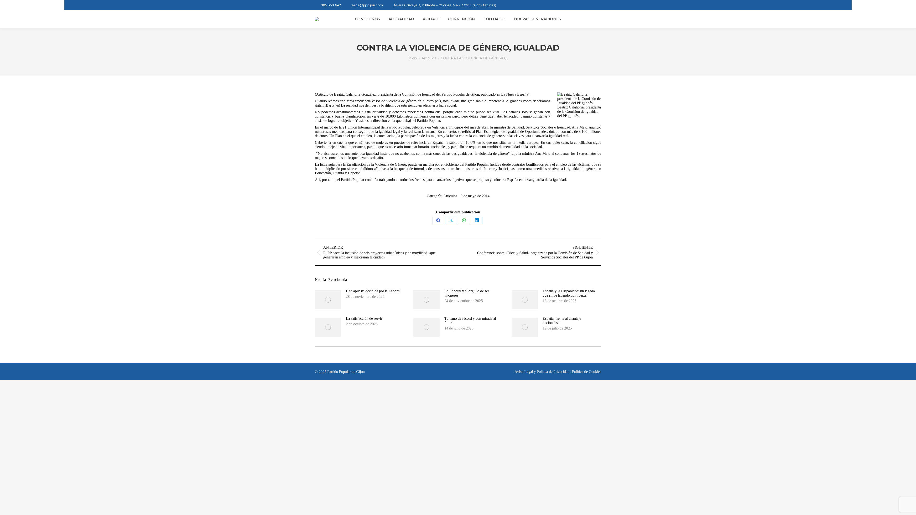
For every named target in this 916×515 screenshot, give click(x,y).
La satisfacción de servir (364, 318)
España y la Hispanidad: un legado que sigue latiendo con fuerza (569, 293)
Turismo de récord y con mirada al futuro (470, 320)
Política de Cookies (586, 372)
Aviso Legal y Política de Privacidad (542, 372)
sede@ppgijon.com (367, 5)
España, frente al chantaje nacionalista (562, 320)
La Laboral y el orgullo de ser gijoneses (466, 293)
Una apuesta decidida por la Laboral (373, 291)
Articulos (450, 196)
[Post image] (328, 299)
